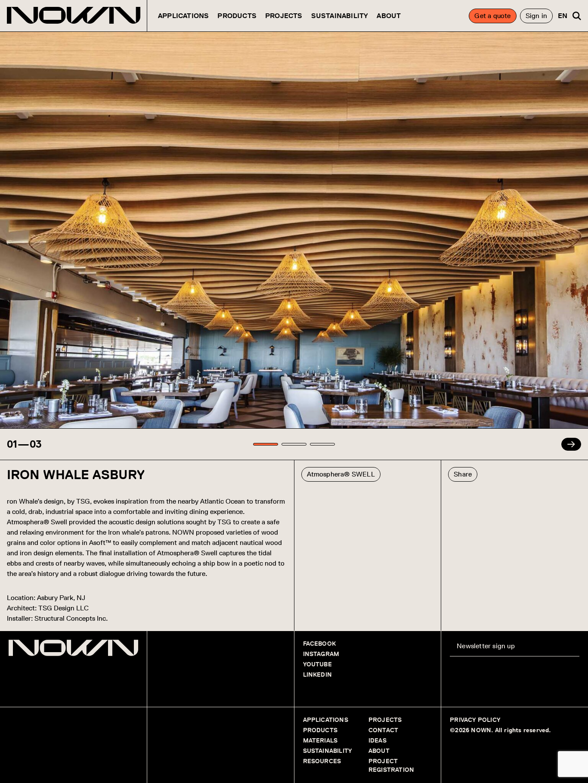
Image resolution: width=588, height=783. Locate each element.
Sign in (536, 16)
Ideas (377, 740)
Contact (383, 730)
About (389, 16)
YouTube (317, 664)
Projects (284, 16)
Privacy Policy (475, 720)
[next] (571, 444)
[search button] (577, 16)
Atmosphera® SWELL (341, 474)
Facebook (319, 643)
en (562, 16)
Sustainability (339, 16)
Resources (322, 761)
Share (463, 474)
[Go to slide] (265, 444)
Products (237, 16)
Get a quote (492, 16)
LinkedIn (317, 674)
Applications (183, 16)
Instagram (321, 654)
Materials (320, 740)
